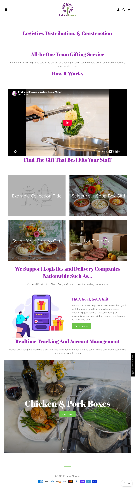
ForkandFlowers (71, 476)
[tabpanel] (67, 406)
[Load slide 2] (66, 449)
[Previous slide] (9, 450)
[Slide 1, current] (63, 449)
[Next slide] (125, 450)
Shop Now (67, 414)
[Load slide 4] (71, 449)
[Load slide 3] (69, 449)
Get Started (81, 326)
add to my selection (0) (133, 364)
